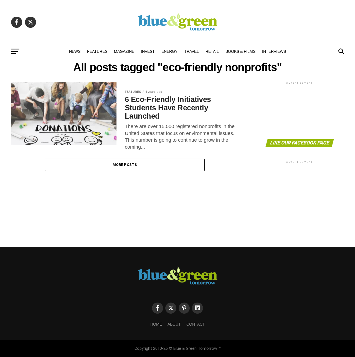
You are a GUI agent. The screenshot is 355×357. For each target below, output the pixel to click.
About (174, 324)
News (74, 51)
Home (156, 324)
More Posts (125, 165)
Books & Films (240, 51)
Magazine (124, 51)
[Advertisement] (299, 109)
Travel (191, 51)
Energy (169, 51)
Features (97, 51)
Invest (148, 51)
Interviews (274, 51)
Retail (212, 51)
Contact (195, 324)
